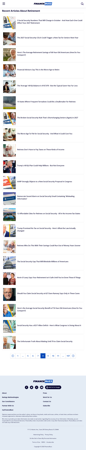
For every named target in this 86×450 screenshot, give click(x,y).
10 (53, 356)
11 (58, 356)
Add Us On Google (54, 387)
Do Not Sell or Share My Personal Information (43, 438)
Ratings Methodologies (10, 397)
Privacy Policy (49, 434)
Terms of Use (36, 442)
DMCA (43, 442)
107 (68, 356)
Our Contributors (8, 401)
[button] (4, 4)
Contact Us (47, 401)
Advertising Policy (38, 434)
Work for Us (47, 397)
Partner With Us (8, 406)
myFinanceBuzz (7, 410)
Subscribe (46, 406)
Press (45, 393)
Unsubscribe (50, 442)
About (4, 393)
